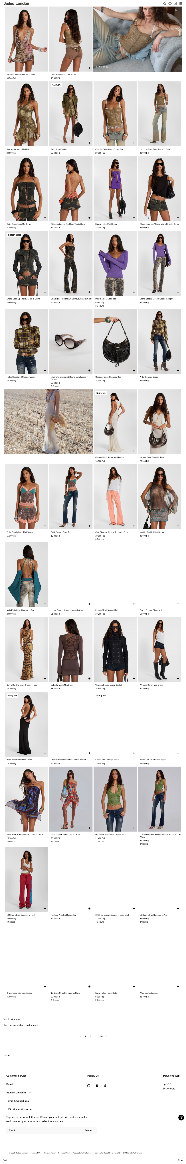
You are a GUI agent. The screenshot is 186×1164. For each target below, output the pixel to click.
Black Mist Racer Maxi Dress (19, 760)
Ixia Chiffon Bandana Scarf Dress (65, 835)
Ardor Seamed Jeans (149, 377)
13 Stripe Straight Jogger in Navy (154, 915)
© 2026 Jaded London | (19, 1153)
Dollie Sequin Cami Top (61, 532)
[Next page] (106, 1037)
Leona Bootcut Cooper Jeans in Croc (67, 610)
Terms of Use (36, 1153)
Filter (180, 1160)
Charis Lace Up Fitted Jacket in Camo (23, 299)
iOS (169, 1084)
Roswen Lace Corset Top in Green (110, 835)
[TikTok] (105, 1085)
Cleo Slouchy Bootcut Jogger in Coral (111, 532)
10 (101, 1036)
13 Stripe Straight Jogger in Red (21, 915)
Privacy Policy (50, 1153)
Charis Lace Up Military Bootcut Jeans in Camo (71, 299)
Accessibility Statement (82, 1153)
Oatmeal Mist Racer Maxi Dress (109, 457)
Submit (88, 1130)
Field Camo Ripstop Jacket (107, 760)
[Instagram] (88, 1085)
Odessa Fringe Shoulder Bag (108, 377)
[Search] (164, 3)
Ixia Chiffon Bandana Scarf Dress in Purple (25, 835)
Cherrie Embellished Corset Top (109, 149)
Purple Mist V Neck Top (105, 299)
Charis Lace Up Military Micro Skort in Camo (159, 224)
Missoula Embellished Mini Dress (21, 74)
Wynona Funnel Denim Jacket (108, 685)
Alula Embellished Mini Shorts (63, 74)
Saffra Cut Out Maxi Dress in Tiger (22, 685)
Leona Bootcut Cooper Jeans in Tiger (156, 299)
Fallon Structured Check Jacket (21, 377)
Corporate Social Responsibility (108, 1153)
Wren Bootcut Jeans (149, 993)
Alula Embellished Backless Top (20, 610)
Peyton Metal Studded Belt (106, 610)
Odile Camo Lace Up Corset (19, 224)
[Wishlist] (170, 3)
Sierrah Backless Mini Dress (19, 149)
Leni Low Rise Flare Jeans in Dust (155, 149)
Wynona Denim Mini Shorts (151, 685)
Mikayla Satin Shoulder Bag (152, 457)
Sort (5, 1160)
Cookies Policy (64, 1153)
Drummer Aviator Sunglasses (19, 993)
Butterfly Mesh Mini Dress (62, 685)
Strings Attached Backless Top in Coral (68, 224)
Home (6, 1055)
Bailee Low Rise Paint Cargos (153, 760)
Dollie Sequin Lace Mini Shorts (20, 532)
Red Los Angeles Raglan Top (63, 915)
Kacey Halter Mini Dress (106, 224)
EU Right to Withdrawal (132, 1153)
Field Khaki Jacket (59, 149)
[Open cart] (175, 3)
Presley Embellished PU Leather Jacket (68, 760)
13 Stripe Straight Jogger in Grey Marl (112, 915)
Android (170, 1088)
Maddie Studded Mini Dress (152, 532)
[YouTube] (97, 1085)
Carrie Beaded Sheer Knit (151, 610)
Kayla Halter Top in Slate (106, 993)
